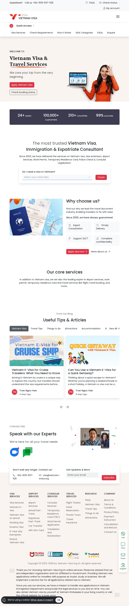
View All (113, 328)
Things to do (92, 513)
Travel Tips (91, 508)
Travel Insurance (71, 521)
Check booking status (23, 92)
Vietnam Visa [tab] (19, 328)
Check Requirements (41, 32)
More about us (99, 251)
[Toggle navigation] (118, 17)
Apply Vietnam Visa (21, 84)
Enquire (111, 32)
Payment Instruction (110, 518)
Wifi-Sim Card (36, 530)
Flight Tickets (73, 502)
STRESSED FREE (17, 426)
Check (101, 177)
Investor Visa (16, 527)
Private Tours (73, 514)
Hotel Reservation (72, 509)
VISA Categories (84, 32)
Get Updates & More (78, 469)
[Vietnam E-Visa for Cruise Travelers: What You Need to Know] (37, 351)
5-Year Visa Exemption (16, 533)
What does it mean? (42, 599)
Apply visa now (76, 251)
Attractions (91, 517)
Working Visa (16, 522)
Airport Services (33, 504)
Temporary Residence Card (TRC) (53, 514)
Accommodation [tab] (91, 328)
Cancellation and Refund (111, 526)
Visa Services (18, 32)
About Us (109, 500)
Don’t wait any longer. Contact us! (32, 469)
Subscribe (109, 477)
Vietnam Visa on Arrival (17, 516)
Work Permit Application (54, 523)
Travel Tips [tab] (36, 328)
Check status (110, 2)
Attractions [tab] (71, 328)
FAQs (92, 2)
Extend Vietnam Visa (17, 541)
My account (113, 8)
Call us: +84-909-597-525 (39, 2)
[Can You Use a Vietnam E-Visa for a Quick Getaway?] (93, 351)
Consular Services (52, 504)
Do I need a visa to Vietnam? (38, 171)
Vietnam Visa (92, 504)
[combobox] (57, 177)
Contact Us (110, 532)
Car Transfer (35, 525)
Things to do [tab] (54, 328)
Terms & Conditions (110, 506)
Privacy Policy (111, 512)
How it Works (64, 32)
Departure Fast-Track (34, 520)
